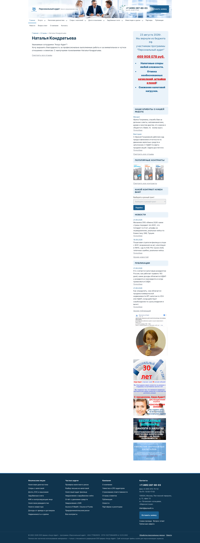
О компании (54, 25)
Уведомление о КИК (73, 503)
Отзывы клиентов (109, 496)
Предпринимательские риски (77, 510)
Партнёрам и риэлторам (112, 507)
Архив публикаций (142, 311)
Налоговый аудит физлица (76, 492)
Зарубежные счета (113, 20)
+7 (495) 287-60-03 (150, 485)
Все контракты (71, 514)
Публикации (159, 20)
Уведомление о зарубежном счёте (79, 496)
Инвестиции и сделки (132, 20)
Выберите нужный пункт (143, 197)
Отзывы (43, 33)
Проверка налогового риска (77, 485)
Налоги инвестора (35, 507)
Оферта (169, 535)
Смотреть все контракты (145, 183)
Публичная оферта (146, 524)
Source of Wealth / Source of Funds (79, 507)
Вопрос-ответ (42, 25)
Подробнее (137, 130)
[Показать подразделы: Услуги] (44, 20)
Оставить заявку (159, 9)
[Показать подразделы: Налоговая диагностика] (66, 20)
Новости (32, 25)
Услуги (40, 20)
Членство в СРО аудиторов (113, 488)
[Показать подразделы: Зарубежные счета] (122, 20)
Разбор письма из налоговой (77, 488)
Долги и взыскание (95, 20)
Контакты (64, 25)
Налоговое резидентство (38, 503)
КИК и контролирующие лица (40, 499)
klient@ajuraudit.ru (146, 508)
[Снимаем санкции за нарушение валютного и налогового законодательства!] (149, 460)
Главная (32, 20)
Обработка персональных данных (152, 535)
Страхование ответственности (115, 492)
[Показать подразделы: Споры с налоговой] (85, 20)
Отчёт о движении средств (76, 499)
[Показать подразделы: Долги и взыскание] (103, 20)
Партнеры (149, 20)
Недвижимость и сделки (38, 514)
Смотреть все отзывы (42, 55)
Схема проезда (145, 521)
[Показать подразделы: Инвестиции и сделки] (142, 20)
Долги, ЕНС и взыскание (38, 492)
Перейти (139, 208)
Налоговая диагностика (56, 20)
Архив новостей (140, 257)
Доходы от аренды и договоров (41, 510)
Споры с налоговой (76, 20)
